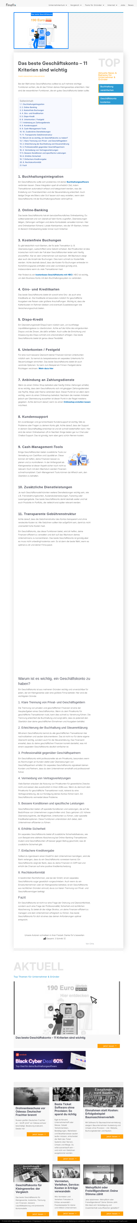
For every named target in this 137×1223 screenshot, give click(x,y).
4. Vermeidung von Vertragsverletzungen (40, 150)
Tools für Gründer (93, 5)
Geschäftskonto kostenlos (108, 100)
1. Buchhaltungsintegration (32, 104)
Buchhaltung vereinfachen (107, 88)
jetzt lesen (108, 1046)
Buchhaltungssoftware (78, 182)
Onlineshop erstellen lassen (77, 402)
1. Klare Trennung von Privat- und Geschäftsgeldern (44, 141)
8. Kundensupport (29, 125)
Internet (111, 5)
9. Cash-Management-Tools (34, 129)
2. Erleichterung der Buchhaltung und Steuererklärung (46, 144)
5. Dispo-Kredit (28, 116)
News (131, 5)
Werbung (112, 1221)
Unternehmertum (57, 5)
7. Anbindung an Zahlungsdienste (35, 122)
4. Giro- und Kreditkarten (32, 113)
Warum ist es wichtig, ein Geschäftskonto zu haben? (45, 138)
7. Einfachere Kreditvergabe (34, 159)
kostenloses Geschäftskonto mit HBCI (54, 274)
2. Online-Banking (29, 107)
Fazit (24, 165)
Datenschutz (27, 1221)
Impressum (37, 1221)
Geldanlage (35, 76)
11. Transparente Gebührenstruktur (37, 135)
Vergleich (74, 5)
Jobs (123, 5)
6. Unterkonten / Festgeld (33, 119)
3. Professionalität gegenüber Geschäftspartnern (43, 147)
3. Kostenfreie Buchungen (33, 110)
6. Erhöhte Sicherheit (32, 156)
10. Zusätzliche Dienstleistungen (37, 132)
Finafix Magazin (24, 76)
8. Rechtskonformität (32, 162)
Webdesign (16, 1221)
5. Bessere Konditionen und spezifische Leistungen (44, 153)
